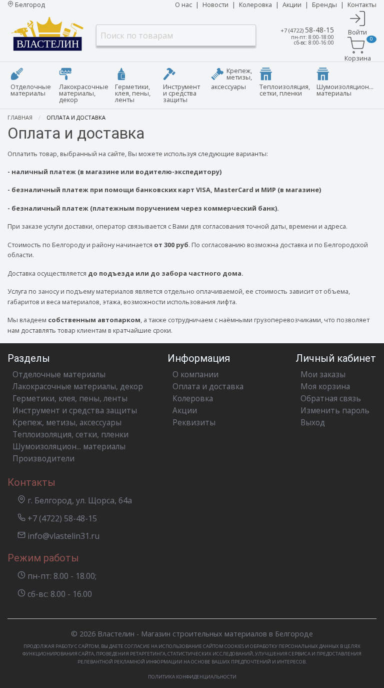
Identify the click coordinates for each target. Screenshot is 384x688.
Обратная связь (330, 398)
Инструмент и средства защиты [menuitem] (181, 93)
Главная (20, 117)
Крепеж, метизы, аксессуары (67, 422)
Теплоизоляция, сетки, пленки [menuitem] (285, 90)
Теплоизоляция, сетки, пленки (70, 434)
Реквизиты (194, 422)
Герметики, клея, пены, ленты (70, 398)
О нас (183, 4)
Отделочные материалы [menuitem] (30, 90)
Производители (43, 458)
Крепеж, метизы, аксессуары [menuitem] (231, 78)
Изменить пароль (335, 410)
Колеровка (255, 4)
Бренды (324, 4)
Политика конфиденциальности (192, 676)
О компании (195, 374)
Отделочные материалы (59, 374)
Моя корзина (325, 386)
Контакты (362, 4)
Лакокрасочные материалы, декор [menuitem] (83, 93)
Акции (292, 4)
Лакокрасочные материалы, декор (77, 386)
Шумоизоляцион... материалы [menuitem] (345, 90)
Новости (215, 4)
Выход (312, 422)
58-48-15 (307, 30)
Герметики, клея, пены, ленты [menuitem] (132, 93)
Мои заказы (323, 374)
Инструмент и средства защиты (74, 410)
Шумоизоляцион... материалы (69, 446)
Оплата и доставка (208, 386)
